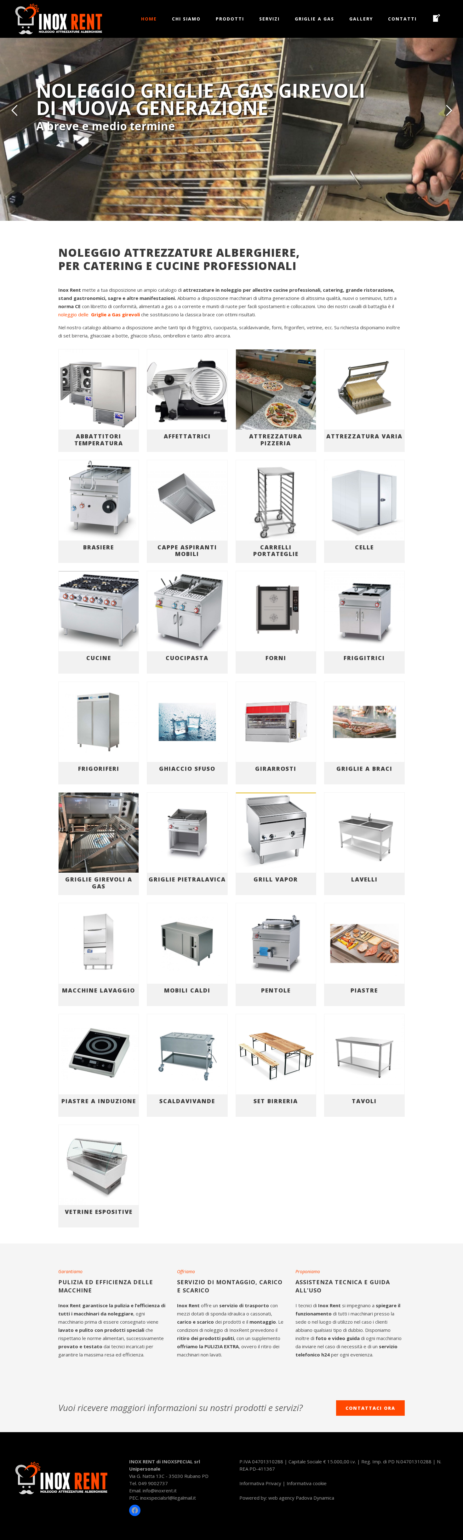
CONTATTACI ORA (370, 1408)
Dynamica (323, 1498)
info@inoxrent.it (160, 1490)
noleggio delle (99, 314)
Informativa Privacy (260, 1483)
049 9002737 (153, 1483)
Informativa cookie (307, 1483)
